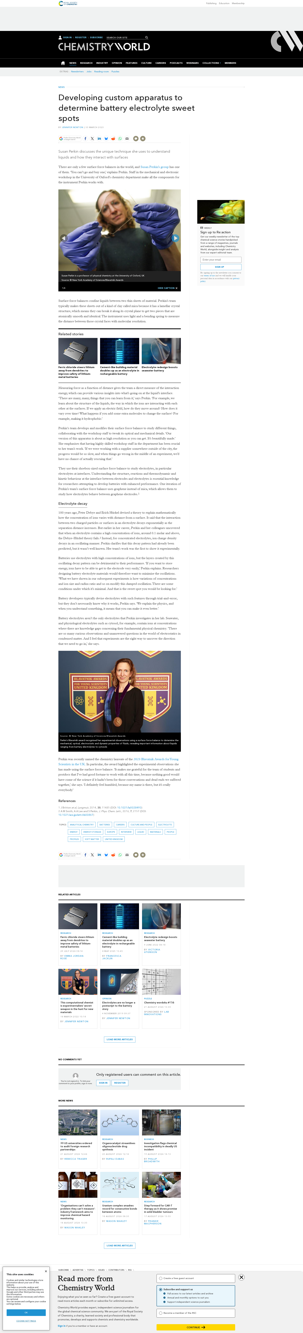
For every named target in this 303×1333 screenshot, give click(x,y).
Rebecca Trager (76, 1159)
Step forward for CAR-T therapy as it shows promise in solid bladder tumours (160, 1209)
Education (224, 3)
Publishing (211, 3)
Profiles (74, 839)
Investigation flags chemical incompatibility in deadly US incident (160, 1146)
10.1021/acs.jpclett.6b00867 (75, 814)
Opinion (106, 998)
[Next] (175, 238)
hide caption (166, 288)
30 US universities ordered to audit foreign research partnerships (76, 1146)
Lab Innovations (156, 1013)
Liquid (140, 832)
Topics (91, 1270)
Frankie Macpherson (152, 1222)
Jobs (89, 71)
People (170, 832)
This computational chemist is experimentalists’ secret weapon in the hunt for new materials (76, 1007)
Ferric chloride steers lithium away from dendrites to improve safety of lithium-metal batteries (76, 372)
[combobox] (126, 37)
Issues (101, 1270)
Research (65, 933)
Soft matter (92, 839)
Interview (126, 832)
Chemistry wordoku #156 (159, 1002)
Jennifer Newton (72, 127)
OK (26, 1312)
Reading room (101, 71)
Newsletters (77, 71)
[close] (180, 131)
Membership (238, 3)
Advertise (78, 1270)
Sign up (219, 267)
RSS (130, 1270)
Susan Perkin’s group (154, 167)
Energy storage (92, 832)
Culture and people (141, 824)
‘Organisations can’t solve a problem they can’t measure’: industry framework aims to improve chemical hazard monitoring (77, 1212)
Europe (111, 832)
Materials (155, 832)
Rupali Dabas (115, 1159)
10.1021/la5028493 (129, 807)
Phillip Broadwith (152, 1160)
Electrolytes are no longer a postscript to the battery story (118, 1006)
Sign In (67, 37)
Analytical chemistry (82, 824)
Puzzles (115, 71)
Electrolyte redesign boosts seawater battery (160, 369)
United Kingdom (114, 839)
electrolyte (165, 824)
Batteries (105, 824)
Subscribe (96, 37)
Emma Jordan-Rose (72, 957)
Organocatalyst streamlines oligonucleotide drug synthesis (118, 1146)
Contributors (116, 1270)
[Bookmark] (143, 138)
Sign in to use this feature (166, 131)
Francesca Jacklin (111, 957)
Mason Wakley (75, 1227)
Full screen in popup (61, 192)
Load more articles (120, 1039)
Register (80, 37)
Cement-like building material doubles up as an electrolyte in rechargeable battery (119, 370)
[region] (26, 1298)
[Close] (45, 1271)
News (61, 87)
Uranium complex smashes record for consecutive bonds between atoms (119, 1209)
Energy (73, 832)
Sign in (61, 1326)
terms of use (209, 275)
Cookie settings (26, 1321)
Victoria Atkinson (152, 951)
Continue (193, 1327)
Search (147, 37)
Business (149, 1139)
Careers (120, 824)
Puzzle (148, 998)
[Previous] (64, 238)
